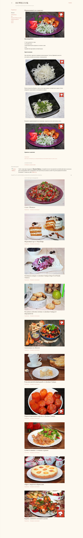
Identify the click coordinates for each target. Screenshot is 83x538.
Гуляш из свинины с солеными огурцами (36, 450)
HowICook (21, 2)
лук (12, 16)
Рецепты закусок (15, 19)
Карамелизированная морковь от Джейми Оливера (39, 416)
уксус (12, 22)
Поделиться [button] (13, 9)
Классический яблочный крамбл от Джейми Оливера (40, 382)
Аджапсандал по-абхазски (32, 348)
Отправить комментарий (29, 164)
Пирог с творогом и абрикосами (34, 484)
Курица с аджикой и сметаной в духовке (36, 518)
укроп (12, 21)
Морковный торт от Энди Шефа (34, 241)
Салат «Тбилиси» (29, 207)
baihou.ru (34, 172)
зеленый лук (14, 14)
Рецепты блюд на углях (16, 17)
